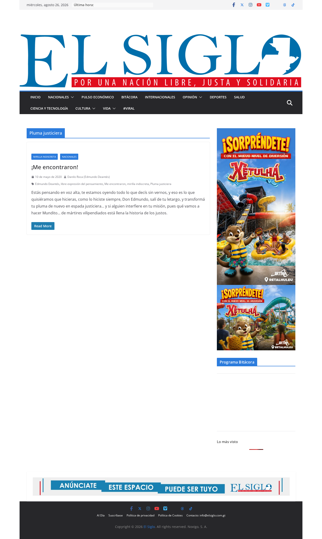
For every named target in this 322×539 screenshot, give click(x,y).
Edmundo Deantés (47, 184)
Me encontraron (115, 184)
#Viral (129, 108)
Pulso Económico (98, 97)
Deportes (218, 97)
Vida (107, 108)
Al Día (101, 515)
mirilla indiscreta (138, 184)
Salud (239, 97)
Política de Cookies (170, 515)
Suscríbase (115, 515)
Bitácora (129, 97)
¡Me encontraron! (54, 167)
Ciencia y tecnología (49, 108)
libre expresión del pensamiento (82, 184)
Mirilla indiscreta (44, 156)
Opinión (190, 97)
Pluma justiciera (160, 184)
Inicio (35, 97)
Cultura (82, 108)
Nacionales (58, 97)
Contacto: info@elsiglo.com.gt (205, 515)
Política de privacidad (140, 515)
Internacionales (160, 97)
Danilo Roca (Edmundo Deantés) (88, 177)
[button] (71, 97)
